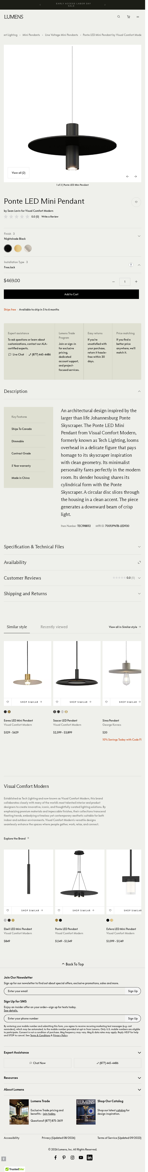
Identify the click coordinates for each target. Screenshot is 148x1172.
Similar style (17, 626)
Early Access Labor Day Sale (73, 5)
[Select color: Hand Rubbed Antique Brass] (66, 711)
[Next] (105, 5)
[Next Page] (135, 176)
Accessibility (11, 1137)
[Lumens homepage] (14, 17)
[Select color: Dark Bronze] (9, 920)
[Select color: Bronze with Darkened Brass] (58, 711)
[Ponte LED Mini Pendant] (72, 113)
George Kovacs (112, 724)
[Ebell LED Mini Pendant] (28, 874)
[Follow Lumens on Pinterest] (64, 1157)
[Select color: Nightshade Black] (5, 711)
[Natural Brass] (18, 248)
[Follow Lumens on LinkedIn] (89, 1157)
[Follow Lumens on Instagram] (72, 1157)
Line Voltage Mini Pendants (61, 34)
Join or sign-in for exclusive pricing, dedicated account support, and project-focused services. (69, 356)
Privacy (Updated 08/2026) (58, 1137)
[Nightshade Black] (8, 248)
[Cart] (129, 17)
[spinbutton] (124, 282)
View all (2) (18, 172)
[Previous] (40, 5)
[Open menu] (138, 17)
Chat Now (39, 1063)
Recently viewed (54, 626)
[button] (16, 217)
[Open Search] (118, 17)
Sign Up (133, 991)
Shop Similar (29, 702)
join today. (49, 1113)
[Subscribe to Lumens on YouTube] (81, 1157)
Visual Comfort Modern (39, 210)
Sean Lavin (14, 210)
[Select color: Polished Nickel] (62, 711)
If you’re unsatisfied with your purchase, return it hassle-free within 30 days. (97, 350)
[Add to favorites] (136, 202)
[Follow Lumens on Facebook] (55, 1157)
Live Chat (18, 354)
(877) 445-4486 (41, 354)
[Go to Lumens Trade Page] (19, 1112)
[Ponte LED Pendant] (79, 874)
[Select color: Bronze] (54, 711)
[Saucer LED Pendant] (77, 665)
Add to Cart (71, 294)
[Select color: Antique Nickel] (5, 920)
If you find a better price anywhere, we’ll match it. (125, 346)
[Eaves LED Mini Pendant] (27, 665)
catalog (120, 1110)
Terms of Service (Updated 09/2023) (119, 1137)
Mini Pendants (31, 34)
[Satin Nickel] (28, 248)
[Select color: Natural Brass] (9, 711)
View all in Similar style (123, 627)
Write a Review (49, 216)
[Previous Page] (128, 176)
